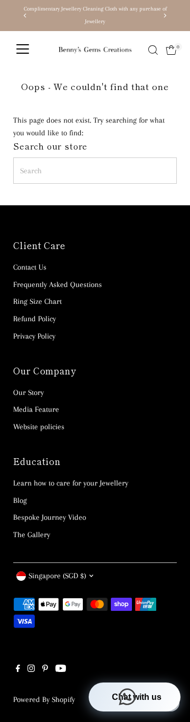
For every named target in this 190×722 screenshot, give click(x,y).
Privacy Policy (34, 336)
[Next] (165, 15)
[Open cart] (171, 50)
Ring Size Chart (37, 301)
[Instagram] (31, 669)
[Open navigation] (22, 50)
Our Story (28, 392)
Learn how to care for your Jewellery (70, 483)
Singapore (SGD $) (57, 575)
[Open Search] (153, 50)
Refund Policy (34, 318)
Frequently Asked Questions (57, 284)
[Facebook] (18, 669)
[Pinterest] (45, 669)
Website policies (38, 426)
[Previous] (25, 15)
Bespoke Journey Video (49, 517)
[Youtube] (61, 669)
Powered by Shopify (44, 699)
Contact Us (29, 267)
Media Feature (36, 409)
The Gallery (31, 534)
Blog (20, 500)
